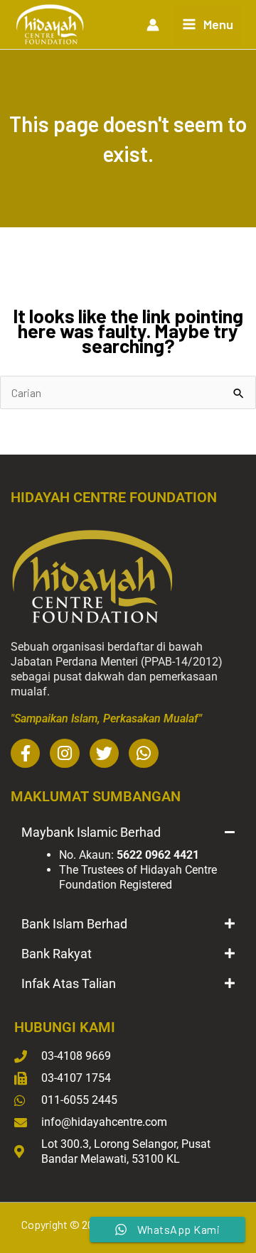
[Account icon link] (152, 24)
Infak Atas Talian (68, 983)
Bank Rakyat (56, 953)
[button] (128, 832)
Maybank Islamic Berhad (91, 832)
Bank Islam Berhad (74, 923)
